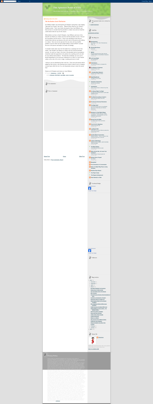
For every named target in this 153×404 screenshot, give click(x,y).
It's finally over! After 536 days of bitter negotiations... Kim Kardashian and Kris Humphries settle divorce (99, 115)
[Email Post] (63, 73)
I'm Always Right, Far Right (97, 91)
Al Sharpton (52, 75)
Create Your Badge (92, 190)
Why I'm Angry (94, 293)
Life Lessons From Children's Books (98, 319)
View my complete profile (93, 348)
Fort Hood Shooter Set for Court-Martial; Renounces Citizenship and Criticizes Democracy (99, 107)
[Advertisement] (57, 143)
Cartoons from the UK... (96, 125)
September (93, 283)
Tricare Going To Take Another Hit (98, 154)
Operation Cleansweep (96, 81)
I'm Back (92, 324)
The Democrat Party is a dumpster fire (98, 64)
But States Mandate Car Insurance (98, 288)
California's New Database (96, 321)
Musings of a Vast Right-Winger (98, 112)
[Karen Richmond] (89, 189)
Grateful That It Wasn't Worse (97, 73)
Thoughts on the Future (96, 78)
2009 (91, 329)
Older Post (82, 156)
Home (64, 156)
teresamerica (94, 86)
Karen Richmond (91, 186)
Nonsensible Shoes (95, 47)
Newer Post (47, 156)
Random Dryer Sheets (96, 170)
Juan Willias (62, 75)
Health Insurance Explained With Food (99, 307)
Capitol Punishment (94, 24)
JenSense (58, 400)
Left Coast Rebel (95, 58)
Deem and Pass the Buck (96, 313)
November (93, 281)
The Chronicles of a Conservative (99, 164)
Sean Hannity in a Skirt (96, 177)
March (92, 286)
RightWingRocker (95, 77)
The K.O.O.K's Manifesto (97, 124)
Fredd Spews (94, 62)
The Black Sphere (95, 146)
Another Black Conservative (97, 134)
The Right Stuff (94, 105)
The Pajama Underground (97, 175)
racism (67, 75)
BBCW (92, 52)
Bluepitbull (93, 162)
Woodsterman (94, 41)
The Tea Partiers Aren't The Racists (98, 291)
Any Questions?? (94, 59)
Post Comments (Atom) (57, 159)
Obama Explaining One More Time (98, 322)
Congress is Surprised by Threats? (98, 297)
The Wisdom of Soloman (97, 67)
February (93, 326)
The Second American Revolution (99, 101)
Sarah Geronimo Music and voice (98, 98)
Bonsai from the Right (96, 119)
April (92, 285)
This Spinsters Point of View (67, 7)
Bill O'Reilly (57, 75)
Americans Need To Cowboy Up (97, 299)
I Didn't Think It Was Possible (97, 314)
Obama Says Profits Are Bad (97, 290)
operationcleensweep (95, 83)
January (93, 327)
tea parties (71, 75)
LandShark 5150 (94, 128)
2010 (91, 280)
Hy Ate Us (93, 48)
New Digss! (93, 158)
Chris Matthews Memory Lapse (97, 147)
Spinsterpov (101, 337)
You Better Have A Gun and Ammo (98, 120)
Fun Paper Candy (95, 172)
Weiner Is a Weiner (95, 317)
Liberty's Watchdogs (96, 140)
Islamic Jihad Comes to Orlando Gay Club (99, 87)
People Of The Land (95, 68)
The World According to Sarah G (98, 97)
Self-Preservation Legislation (97, 311)
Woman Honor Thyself (96, 157)
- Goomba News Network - (97, 72)
